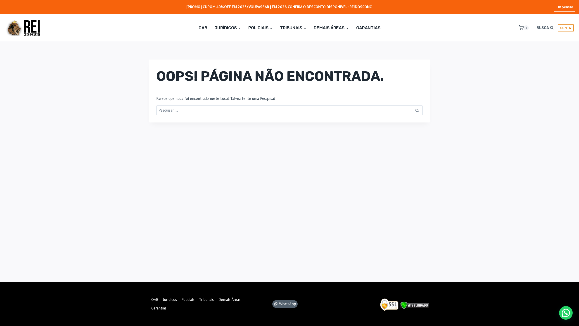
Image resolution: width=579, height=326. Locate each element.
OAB (203, 27)
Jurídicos (170, 299)
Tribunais (206, 299)
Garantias (368, 27)
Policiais (188, 299)
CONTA (565, 28)
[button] (566, 313)
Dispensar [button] (564, 7)
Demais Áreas (229, 299)
